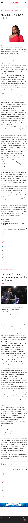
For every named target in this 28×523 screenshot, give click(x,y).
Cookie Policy (8, 519)
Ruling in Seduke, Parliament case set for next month (14, 277)
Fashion (2, 10)
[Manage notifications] (24, 520)
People (11, 10)
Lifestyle (7, 10)
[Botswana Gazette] (14, 2)
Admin (3, 21)
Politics (6, 269)
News (2, 269)
